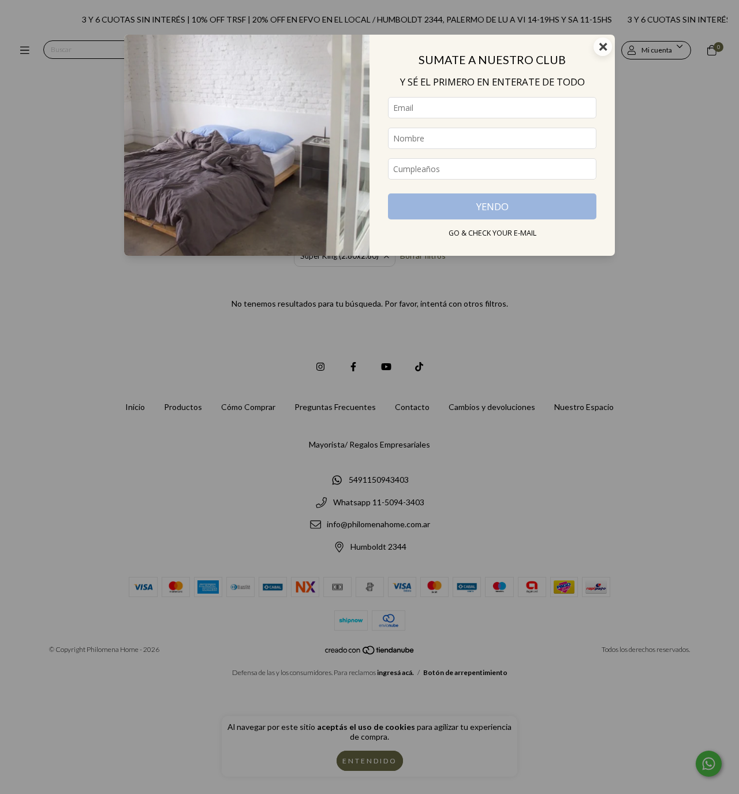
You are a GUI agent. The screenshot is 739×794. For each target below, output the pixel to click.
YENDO (492, 206)
